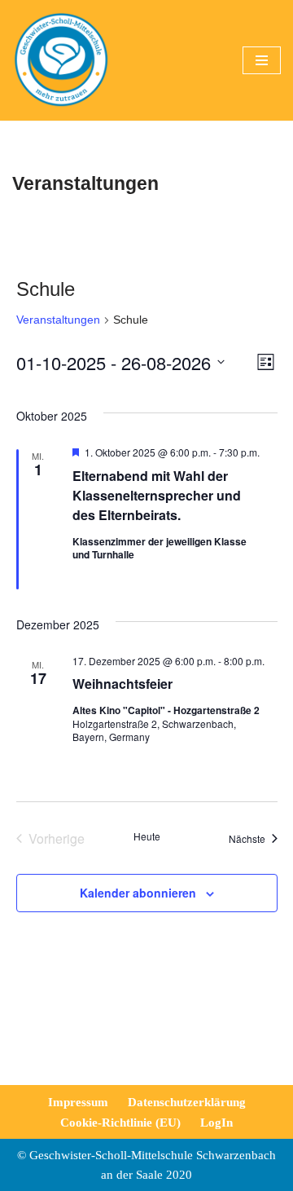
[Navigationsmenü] (262, 60)
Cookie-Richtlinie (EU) (120, 1122)
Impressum (78, 1102)
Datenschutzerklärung (187, 1102)
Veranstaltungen (58, 319)
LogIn (216, 1122)
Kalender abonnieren (138, 892)
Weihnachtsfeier (122, 683)
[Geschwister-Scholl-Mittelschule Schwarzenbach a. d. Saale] (61, 60)
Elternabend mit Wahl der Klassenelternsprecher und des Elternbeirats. (156, 495)
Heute (146, 836)
